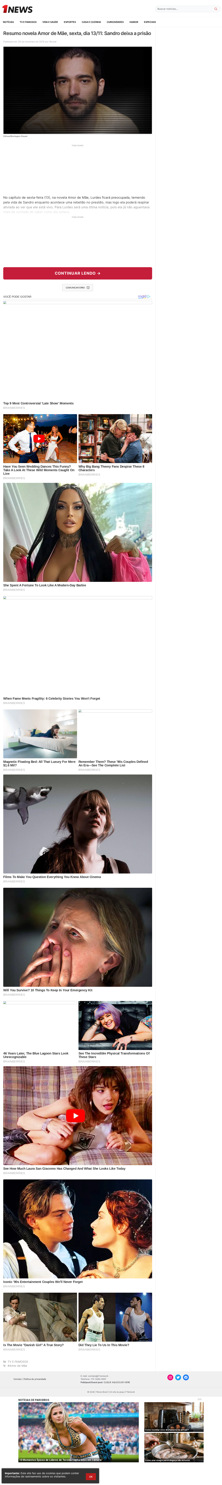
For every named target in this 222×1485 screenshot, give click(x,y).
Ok (90, 1476)
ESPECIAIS (150, 22)
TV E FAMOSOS (28, 22)
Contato (17, 1379)
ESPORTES (70, 22)
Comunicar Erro (75, 287)
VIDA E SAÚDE (50, 22)
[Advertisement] (77, 169)
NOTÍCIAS (8, 22)
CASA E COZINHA (91, 22)
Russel (52, 41)
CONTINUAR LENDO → (78, 273)
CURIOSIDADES (115, 22)
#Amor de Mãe (17, 1365)
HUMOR (134, 22)
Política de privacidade (35, 1379)
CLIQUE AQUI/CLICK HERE (117, 1382)
